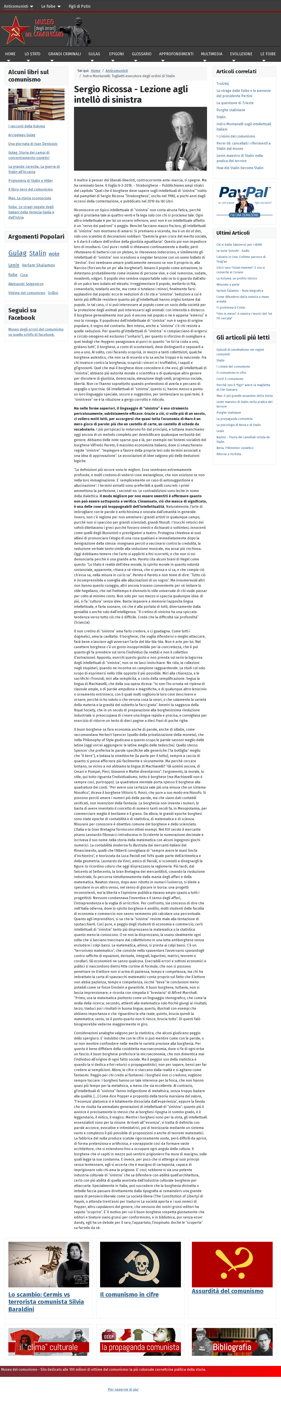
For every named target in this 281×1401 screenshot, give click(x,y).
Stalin (37, 253)
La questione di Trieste (235, 103)
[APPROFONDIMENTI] (162, 60)
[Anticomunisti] (31, 6)
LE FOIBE (268, 54)
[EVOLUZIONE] (233, 60)
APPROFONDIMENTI (176, 54)
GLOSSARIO (141, 54)
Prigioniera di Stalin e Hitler (30, 181)
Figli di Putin (80, 6)
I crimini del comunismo (235, 136)
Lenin (13, 265)
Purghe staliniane (230, 110)
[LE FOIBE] (263, 60)
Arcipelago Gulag (21, 135)
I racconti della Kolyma (26, 126)
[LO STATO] (27, 60)
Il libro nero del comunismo (30, 189)
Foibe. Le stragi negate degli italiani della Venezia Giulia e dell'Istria (31, 212)
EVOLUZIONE (241, 54)
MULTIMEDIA (211, 54)
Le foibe (48, 6)
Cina (24, 275)
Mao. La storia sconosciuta (29, 198)
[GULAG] (91, 60)
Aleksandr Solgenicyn (25, 284)
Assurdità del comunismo (228, 1291)
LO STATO (32, 54)
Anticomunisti (16, 6)
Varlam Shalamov (38, 265)
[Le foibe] (58, 6)
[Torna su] (273, 1392)
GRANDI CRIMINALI (64, 54)
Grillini (53, 293)
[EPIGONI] (112, 60)
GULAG (94, 54)
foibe (13, 274)
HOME (10, 54)
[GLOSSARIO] (134, 60)
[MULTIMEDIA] (204, 60)
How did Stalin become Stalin (239, 168)
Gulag (17, 253)
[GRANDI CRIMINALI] (51, 60)
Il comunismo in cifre (129, 1294)
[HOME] (8, 60)
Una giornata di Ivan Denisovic (33, 144)
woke (54, 254)
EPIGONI (116, 54)
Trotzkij (222, 84)
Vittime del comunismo (26, 293)
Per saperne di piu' (123, 1389)
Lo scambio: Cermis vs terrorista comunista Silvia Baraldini (46, 1302)
